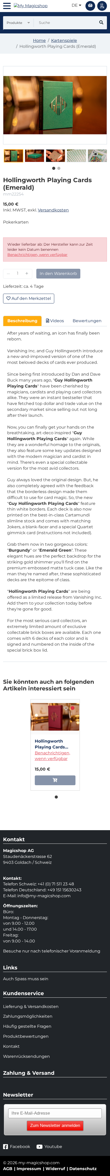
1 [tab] (52, 167)
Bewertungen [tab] (87, 320)
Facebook (20, 1146)
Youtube (53, 1146)
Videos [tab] (56, 320)
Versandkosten (53, 210)
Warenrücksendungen (26, 1056)
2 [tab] (57, 167)
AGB (7, 1168)
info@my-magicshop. (39, 895)
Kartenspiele (64, 40)
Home (39, 40)
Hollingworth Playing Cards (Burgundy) (50, 744)
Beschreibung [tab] (22, 320)
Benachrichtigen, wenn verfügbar (37, 254)
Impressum (29, 1168)
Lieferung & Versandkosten (31, 1006)
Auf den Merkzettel (30, 298)
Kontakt (11, 1046)
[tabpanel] (13, 156)
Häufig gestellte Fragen (27, 1026)
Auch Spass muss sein (25, 978)
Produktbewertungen (26, 1036)
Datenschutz (83, 1168)
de (75, 5)
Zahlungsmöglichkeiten (27, 1016)
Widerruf (55, 1168)
